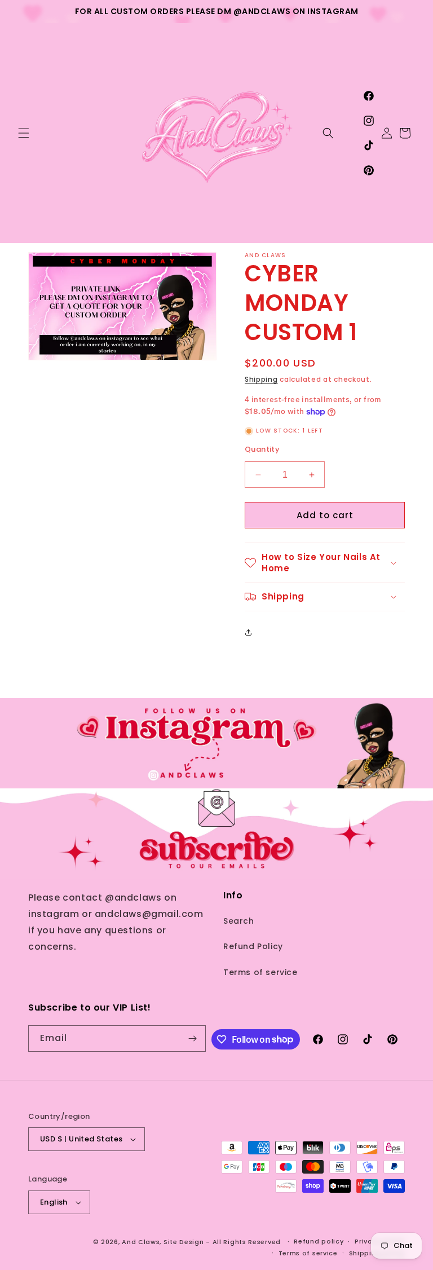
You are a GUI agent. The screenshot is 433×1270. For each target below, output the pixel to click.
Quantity (262, 449)
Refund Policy (253, 946)
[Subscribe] (192, 1038)
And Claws (141, 1241)
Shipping (261, 379)
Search (238, 921)
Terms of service (260, 972)
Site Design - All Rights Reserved (222, 1241)
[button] (23, 133)
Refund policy (318, 1241)
